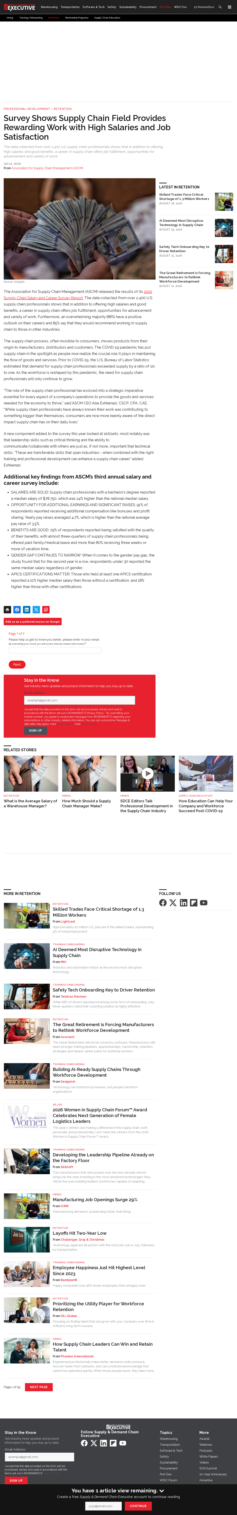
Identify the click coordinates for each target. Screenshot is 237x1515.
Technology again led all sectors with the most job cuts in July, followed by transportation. (103, 1247)
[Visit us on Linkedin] (183, 902)
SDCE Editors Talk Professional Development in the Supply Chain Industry (146, 806)
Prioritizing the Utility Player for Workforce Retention (98, 1306)
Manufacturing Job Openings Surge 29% (95, 1199)
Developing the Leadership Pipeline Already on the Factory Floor (103, 1157)
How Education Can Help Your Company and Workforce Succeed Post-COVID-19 (206, 806)
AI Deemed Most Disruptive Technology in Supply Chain (181, 223)
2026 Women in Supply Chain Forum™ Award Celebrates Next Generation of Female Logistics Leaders (100, 1115)
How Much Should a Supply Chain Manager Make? (86, 803)
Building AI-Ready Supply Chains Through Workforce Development (96, 1072)
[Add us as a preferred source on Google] (46, 609)
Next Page (39, 1387)
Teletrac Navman (73, 996)
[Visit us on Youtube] (203, 902)
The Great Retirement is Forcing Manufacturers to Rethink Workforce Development (184, 277)
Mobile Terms (65, 723)
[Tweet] (36, 609)
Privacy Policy (89, 723)
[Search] (220, 7)
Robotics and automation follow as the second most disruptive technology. (97, 970)
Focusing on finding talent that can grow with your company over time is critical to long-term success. (103, 1324)
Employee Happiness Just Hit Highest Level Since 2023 (99, 1270)
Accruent (67, 1037)
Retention (63, 109)
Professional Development (27, 109)
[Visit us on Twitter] (173, 902)
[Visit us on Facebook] (163, 902)
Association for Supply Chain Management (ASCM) (47, 168)
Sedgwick (68, 1081)
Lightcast (68, 921)
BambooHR (69, 1280)
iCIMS (65, 1206)
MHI (63, 962)
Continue (138, 1506)
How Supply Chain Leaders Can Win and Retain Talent (103, 1347)
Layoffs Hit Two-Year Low (80, 1233)
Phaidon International (77, 1356)
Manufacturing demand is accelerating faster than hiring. (92, 1211)
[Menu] (229, 7)
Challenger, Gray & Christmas (82, 1239)
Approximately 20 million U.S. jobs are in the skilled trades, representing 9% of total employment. (103, 929)
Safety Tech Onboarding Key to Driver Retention (184, 249)
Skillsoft (67, 1167)
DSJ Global (69, 1316)
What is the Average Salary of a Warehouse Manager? (30, 803)
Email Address (35, 692)
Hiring (66, 795)
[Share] (17, 609)
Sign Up (35, 730)
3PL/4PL (58, 1104)
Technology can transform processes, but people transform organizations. (95, 1089)
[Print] (7, 609)
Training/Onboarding (69, 944)
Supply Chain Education (195, 795)
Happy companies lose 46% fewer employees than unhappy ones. (99, 1285)
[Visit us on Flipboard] (193, 902)
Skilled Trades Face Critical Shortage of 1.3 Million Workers (184, 196)
